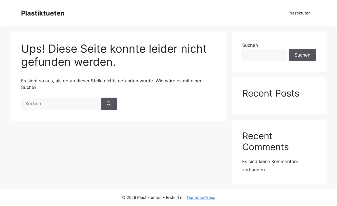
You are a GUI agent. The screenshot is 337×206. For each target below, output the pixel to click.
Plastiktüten (300, 13)
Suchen (250, 45)
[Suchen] (109, 104)
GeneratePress (201, 197)
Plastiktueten (43, 13)
